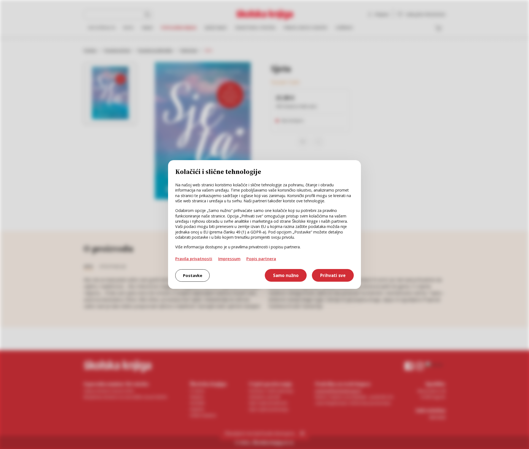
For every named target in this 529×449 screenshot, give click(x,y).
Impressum (229, 258)
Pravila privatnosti (193, 258)
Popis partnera (261, 258)
